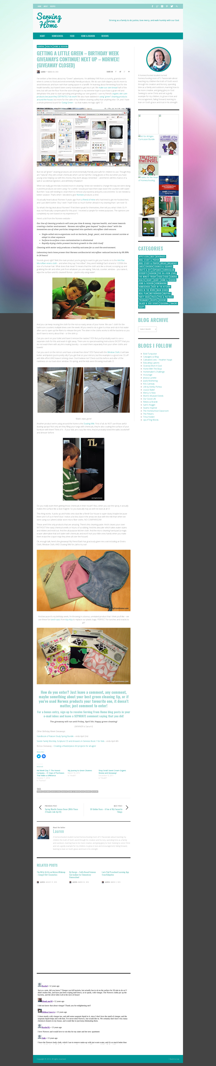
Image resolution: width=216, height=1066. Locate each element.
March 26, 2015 (83, 882)
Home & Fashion (61, 46)
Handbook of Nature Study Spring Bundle (55, 736)
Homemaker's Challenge (154, 371)
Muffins (167, 293)
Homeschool (144, 286)
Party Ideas (144, 296)
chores (39, 792)
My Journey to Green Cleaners (80, 770)
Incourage (147, 374)
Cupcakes (156, 269)
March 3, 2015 (115, 882)
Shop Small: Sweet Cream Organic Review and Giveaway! (112, 771)
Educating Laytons (151, 362)
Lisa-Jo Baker (149, 389)
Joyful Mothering (150, 380)
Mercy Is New (149, 392)
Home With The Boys (152, 368)
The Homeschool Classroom (156, 410)
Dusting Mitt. (89, 423)
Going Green (68, 102)
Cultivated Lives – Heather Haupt (157, 359)
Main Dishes (162, 290)
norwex (88, 792)
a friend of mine (88, 199)
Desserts (143, 273)
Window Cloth (113, 352)
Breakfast (172, 263)
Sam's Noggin (149, 404)
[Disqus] (83, 936)
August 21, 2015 (51, 882)
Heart (149, 280)
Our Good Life (149, 398)
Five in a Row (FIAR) (167, 273)
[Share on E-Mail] (128, 71)
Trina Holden (149, 416)
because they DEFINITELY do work (60, 96)
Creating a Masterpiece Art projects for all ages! (75, 746)
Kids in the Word (147, 290)
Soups (142, 306)
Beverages (161, 256)
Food (160, 276)
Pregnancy (144, 300)
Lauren (43, 72)
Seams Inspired (150, 407)
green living (55, 792)
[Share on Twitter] (120, 71)
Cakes (141, 266)
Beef (152, 256)
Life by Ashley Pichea (152, 386)
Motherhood (156, 293)
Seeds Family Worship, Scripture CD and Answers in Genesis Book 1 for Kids (71, 741)
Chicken (149, 266)
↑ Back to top (173, 1059)
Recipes (154, 300)
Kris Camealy (148, 383)
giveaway (47, 792)
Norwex (80, 194)
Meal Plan (143, 293)
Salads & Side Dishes (149, 303)
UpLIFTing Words (150, 419)
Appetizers (144, 256)
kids (82, 792)
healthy (64, 792)
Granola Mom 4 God (152, 365)
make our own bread (108, 87)
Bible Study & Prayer (149, 259)
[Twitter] (171, 6)
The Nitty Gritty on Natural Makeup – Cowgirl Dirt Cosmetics (51, 873)
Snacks (173, 303)
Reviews (95, 792)
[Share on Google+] (124, 71)
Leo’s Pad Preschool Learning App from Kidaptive (115, 873)
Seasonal (164, 303)
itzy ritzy (69, 619)
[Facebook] (152, 6)
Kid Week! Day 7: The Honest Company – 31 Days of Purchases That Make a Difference (50, 773)
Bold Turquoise (150, 353)
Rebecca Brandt (150, 401)
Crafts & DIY (145, 269)
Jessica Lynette (149, 377)
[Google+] (157, 6)
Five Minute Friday (147, 276)
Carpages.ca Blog (151, 356)
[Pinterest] (166, 6)
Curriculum (168, 269)
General (40, 46)
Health (49, 46)
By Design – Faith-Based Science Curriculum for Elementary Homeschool (82, 875)
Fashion (152, 273)
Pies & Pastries (165, 296)
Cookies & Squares (163, 266)
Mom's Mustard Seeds (153, 395)
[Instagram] (162, 6)
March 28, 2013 (53, 72)
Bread (163, 263)
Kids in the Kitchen (161, 286)
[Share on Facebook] (116, 71)
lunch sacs (55, 619)
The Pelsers (148, 413)
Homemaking (161, 283)
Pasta (154, 296)
